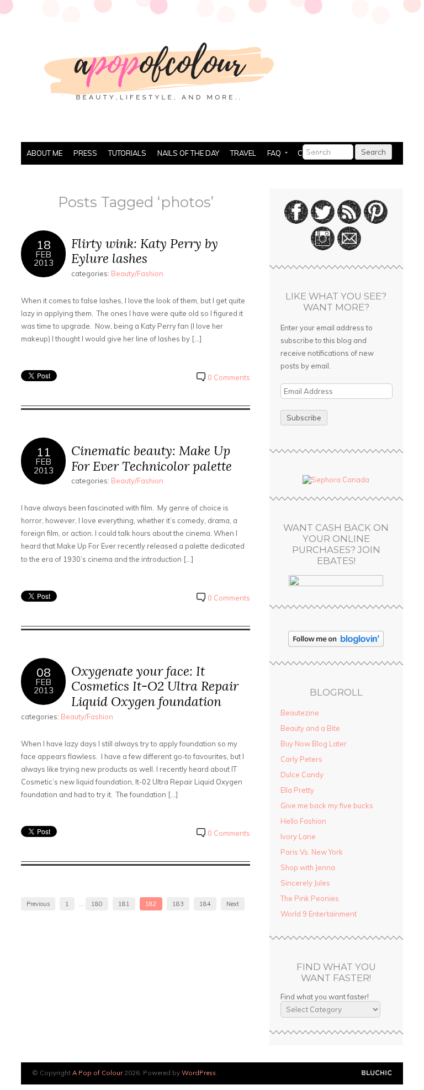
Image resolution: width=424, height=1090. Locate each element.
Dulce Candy (302, 774)
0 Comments (229, 377)
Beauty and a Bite (310, 728)
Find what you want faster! (324, 996)
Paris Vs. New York (311, 851)
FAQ (271, 154)
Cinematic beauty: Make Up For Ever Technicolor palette (151, 458)
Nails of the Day (188, 153)
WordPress (199, 1072)
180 (97, 904)
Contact (314, 153)
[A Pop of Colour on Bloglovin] (336, 644)
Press (85, 153)
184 (205, 904)
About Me (44, 153)
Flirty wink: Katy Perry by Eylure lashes (144, 251)
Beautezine (299, 712)
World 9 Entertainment (318, 913)
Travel (243, 153)
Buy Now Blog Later (313, 743)
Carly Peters (301, 759)
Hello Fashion (303, 821)
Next (232, 904)
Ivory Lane (298, 836)
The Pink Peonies (309, 898)
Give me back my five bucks (326, 805)
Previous (38, 904)
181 (124, 904)
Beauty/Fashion (137, 273)
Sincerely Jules (305, 882)
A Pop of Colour (97, 1072)
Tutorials (127, 153)
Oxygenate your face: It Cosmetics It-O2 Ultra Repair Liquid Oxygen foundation (155, 686)
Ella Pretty (297, 790)
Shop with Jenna (307, 867)
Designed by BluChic (377, 1073)
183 (178, 904)
